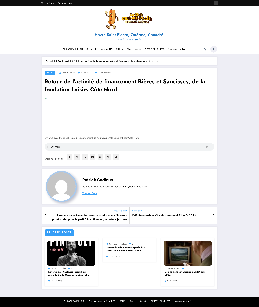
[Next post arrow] (213, 215)
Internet (137, 49)
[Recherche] (205, 49)
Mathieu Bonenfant (58, 268)
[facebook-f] (216, 3)
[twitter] (77, 157)
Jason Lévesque (174, 268)
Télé (129, 49)
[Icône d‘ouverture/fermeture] (44, 49)
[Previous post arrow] (45, 215)
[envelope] (92, 157)
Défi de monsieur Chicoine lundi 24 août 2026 (185, 273)
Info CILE (50, 72)
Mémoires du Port (177, 49)
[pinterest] (100, 157)
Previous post (120, 210)
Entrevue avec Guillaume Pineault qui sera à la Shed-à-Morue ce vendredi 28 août (68, 273)
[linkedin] (85, 157)
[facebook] (69, 157)
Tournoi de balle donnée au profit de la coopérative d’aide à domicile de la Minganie (126, 249)
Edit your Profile (132, 186)
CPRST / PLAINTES (155, 49)
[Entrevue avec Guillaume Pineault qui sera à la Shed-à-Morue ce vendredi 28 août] (71, 253)
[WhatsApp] (108, 157)
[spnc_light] (213, 49)
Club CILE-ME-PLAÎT (73, 49)
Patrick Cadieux (69, 72)
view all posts (89, 193)
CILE (118, 49)
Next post (137, 210)
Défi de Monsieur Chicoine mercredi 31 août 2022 (164, 215)
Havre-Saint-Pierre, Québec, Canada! (129, 35)
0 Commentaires (104, 72)
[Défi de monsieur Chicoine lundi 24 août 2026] (188, 253)
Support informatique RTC (99, 49)
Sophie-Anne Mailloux (118, 244)
